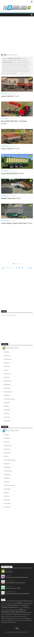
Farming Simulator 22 (24, 605)
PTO (15, 618)
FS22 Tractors (7, 438)
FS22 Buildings (7, 467)
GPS (19, 610)
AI (8, 603)
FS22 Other (6, 492)
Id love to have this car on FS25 (13, 588)
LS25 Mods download (11, 622)
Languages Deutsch (29, 612)
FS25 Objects (7, 395)
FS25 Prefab (7, 402)
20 (19, 267)
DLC (6, 605)
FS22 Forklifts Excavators (10, 460)
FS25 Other (6, 406)
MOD (7, 616)
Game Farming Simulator (11, 610)
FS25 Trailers (4, 93)
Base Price (12, 603)
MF (5, 616)
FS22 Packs (6, 496)
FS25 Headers (7, 388)
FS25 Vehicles (7, 373)
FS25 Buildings (7, 384)
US (16, 618)
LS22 (6, 614)
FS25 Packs (6, 413)
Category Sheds (26, 603)
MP (9, 616)
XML (2, 620)
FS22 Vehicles (7, 453)
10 (16, 267)
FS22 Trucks (7, 442)
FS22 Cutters (7, 463)
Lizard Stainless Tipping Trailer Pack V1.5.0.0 (16, 223)
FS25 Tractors (7, 355)
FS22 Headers (7, 474)
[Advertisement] (17, 34)
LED (2, 614)
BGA (19, 603)
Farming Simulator (12, 605)
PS (13, 618)
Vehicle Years (20, 618)
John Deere (20, 612)
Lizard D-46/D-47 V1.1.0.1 (10, 96)
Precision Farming (6, 618)
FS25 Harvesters (8, 359)
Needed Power (15, 616)
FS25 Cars (6, 370)
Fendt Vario (21, 607)
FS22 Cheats (7, 500)
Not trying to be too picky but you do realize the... (17, 577)
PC (25, 616)
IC (26, 610)
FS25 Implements (5, 220)
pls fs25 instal (9, 572)
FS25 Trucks (7, 363)
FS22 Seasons (7, 503)
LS (3, 614)
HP (21, 609)
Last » (30, 267)
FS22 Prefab (7, 481)
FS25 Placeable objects (9, 399)
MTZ (11, 616)
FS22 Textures (7, 507)
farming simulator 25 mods (10, 620)
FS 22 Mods (8, 632)
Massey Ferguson (13, 614)
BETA (16, 603)
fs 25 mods (24, 620)
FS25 (25, 607)
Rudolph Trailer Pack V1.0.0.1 (11, 198)
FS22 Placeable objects (9, 485)
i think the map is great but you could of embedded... (18, 593)
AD (7, 603)
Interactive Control (8, 612)
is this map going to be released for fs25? (15, 582)
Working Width (27, 618)
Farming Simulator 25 (9, 607)
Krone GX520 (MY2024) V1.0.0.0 (12, 174)
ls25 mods (18, 620)
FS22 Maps (6, 434)
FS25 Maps (6, 352)
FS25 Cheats (7, 417)
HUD (24, 610)
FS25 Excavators (8, 381)
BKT (22, 603)
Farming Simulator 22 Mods (18, 632)
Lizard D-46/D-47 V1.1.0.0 (10, 149)
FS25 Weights (7, 410)
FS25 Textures (7, 420)
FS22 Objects (7, 478)
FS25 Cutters (7, 377)
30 (22, 267)
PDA (26, 616)
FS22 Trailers (7, 449)
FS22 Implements (8, 471)
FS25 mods (3, 603)
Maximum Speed (23, 614)
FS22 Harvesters (8, 445)
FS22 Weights (7, 489)
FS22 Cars (6, 456)
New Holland (21, 616)
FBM (18, 607)
